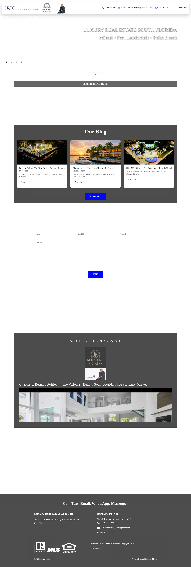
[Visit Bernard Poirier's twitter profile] (11, 63)
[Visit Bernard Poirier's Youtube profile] (26, 63)
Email (85, 503)
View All (95, 196)
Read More (25, 182)
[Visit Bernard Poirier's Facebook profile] (6, 63)
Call (66, 503)
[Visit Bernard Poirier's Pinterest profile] (21, 63)
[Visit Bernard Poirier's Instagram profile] (16, 63)
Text (74, 503)
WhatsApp (100, 503)
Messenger (119, 503)
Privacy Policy (96, 548)
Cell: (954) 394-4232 (109, 523)
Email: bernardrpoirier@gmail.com (115, 527)
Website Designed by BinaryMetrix (144, 559)
